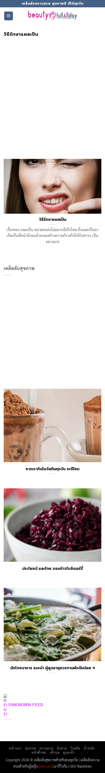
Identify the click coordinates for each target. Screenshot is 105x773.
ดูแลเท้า (69, 752)
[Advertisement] (52, 92)
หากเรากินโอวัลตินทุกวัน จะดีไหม (52, 469)
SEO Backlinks (81, 766)
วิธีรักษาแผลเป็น (52, 219)
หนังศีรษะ (39, 752)
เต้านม (54, 752)
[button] (8, 16)
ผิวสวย (62, 748)
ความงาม (46, 748)
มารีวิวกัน (60, 766)
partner (45, 766)
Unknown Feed (25, 704)
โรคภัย (75, 748)
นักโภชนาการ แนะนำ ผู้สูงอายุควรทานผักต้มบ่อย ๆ (52, 668)
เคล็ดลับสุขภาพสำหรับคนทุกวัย (56, 759)
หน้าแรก (15, 748)
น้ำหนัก (89, 748)
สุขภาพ (30, 748)
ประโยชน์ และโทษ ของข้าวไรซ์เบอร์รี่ (52, 568)
